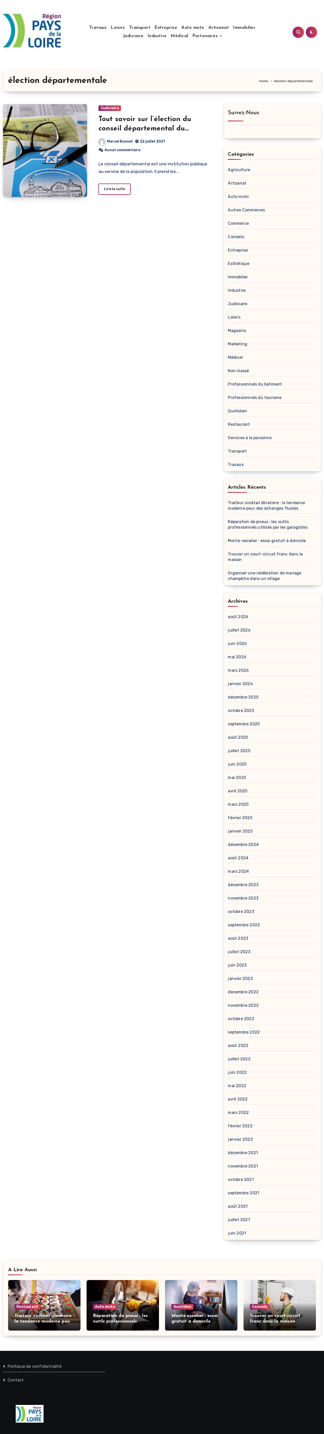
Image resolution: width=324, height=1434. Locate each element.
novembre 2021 (243, 1166)
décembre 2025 (243, 697)
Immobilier (244, 28)
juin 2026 (237, 643)
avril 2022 (238, 1099)
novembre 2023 (243, 898)
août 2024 (238, 858)
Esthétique (238, 263)
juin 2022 (237, 1072)
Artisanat (218, 28)
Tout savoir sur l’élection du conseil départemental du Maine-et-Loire (144, 128)
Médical (179, 36)
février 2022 (240, 1126)
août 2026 (238, 616)
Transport (140, 28)
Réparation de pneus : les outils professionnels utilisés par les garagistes (121, 1321)
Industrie (157, 36)
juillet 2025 (239, 750)
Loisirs (118, 28)
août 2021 (238, 1206)
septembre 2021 (243, 1193)
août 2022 (238, 1045)
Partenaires (205, 36)
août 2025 (238, 737)
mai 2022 (237, 1085)
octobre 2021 (240, 1179)
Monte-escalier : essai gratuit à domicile (267, 540)
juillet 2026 (239, 630)
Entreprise (165, 28)
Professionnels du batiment (255, 384)
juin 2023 (237, 965)
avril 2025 (237, 791)
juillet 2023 (239, 951)
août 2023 (238, 938)
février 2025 (240, 817)
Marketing (237, 344)
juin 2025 (237, 764)
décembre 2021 (243, 1152)
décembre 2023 (243, 884)
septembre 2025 (244, 724)
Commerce (238, 223)
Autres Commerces (246, 210)
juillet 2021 (239, 1219)
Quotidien (237, 411)
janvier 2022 (240, 1139)
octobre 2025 (241, 710)
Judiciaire (133, 36)
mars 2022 (238, 1112)
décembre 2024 (243, 844)
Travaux (98, 28)
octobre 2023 (241, 911)
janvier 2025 (240, 831)
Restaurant (239, 424)
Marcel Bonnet (120, 141)
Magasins (237, 330)
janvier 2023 (240, 978)
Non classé (238, 370)
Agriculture (239, 169)
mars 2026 (238, 670)
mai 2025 (237, 777)
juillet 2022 (239, 1059)
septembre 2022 (244, 1032)
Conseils (236, 236)
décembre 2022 (243, 992)
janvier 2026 (240, 683)
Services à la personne (249, 437)
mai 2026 (237, 657)
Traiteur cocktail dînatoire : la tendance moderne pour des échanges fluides (44, 1321)
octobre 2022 (241, 1018)
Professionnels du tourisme (254, 397)
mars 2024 (238, 871)
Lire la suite (114, 189)
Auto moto (192, 28)
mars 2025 (238, 804)
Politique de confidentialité (35, 1366)
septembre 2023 (244, 925)
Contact (16, 1380)
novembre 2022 (243, 1005)
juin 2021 (237, 1233)
